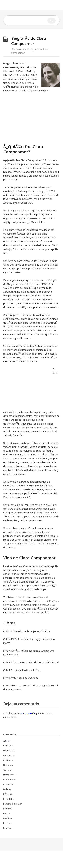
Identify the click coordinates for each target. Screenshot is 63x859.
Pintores (7, 808)
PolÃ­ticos (21, 48)
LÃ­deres (7, 789)
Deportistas (9, 750)
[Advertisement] (30, 119)
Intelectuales (9, 779)
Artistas (7, 740)
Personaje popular (12, 803)
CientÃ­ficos (8, 745)
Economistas (9, 755)
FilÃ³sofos (8, 765)
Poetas (6, 813)
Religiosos (8, 827)
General (7, 769)
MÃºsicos (7, 794)
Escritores (8, 760)
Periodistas (8, 798)
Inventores (8, 784)
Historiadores (10, 774)
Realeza (7, 823)
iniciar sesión (28, 713)
